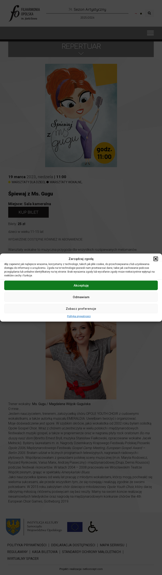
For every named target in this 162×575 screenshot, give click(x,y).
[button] (156, 259)
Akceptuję (81, 285)
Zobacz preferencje (81, 308)
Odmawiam (81, 297)
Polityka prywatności (79, 316)
